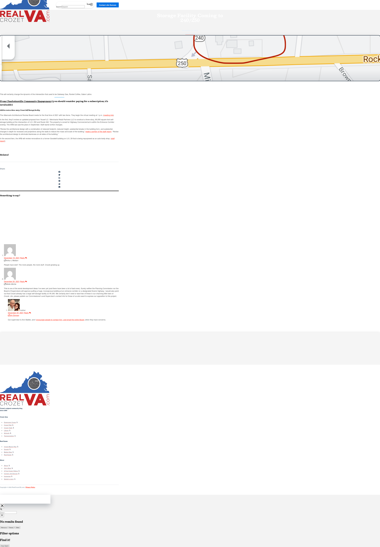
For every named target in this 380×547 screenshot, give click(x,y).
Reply (22, 258)
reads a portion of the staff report (98, 131)
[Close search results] (2, 515)
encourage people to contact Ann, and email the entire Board (60, 319)
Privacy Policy (30, 487)
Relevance (4, 527)
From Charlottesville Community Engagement (26, 101)
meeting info (108, 115)
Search (59, 6)
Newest (11, 527)
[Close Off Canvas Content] (2, 506)
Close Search (5, 546)
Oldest (17, 527)
